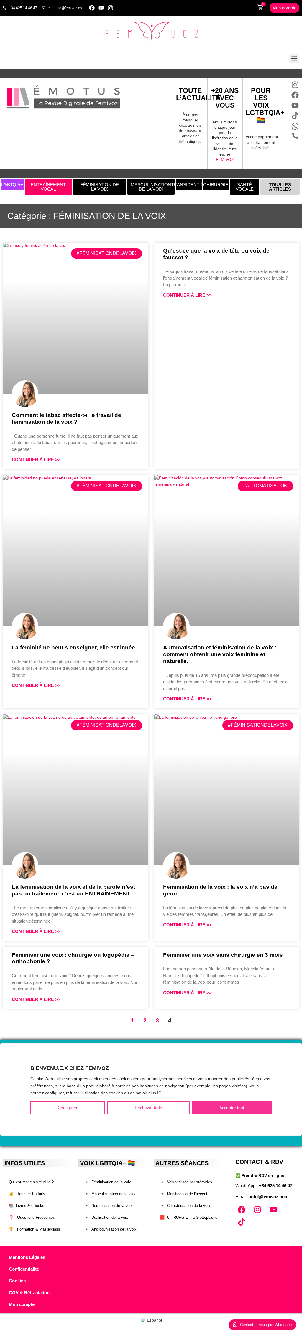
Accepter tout (231, 1107)
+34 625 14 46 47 (275, 1185)
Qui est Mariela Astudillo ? (31, 1182)
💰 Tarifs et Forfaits (27, 1194)
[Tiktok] (241, 1222)
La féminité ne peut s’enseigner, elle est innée (73, 647)
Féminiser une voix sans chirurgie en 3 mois (223, 955)
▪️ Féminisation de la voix (107, 1182)
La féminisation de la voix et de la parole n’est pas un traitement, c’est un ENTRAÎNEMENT (73, 890)
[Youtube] (101, 8)
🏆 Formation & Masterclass (34, 1229)
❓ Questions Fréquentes (32, 1217)
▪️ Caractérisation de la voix (185, 1205)
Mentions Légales (27, 1257)
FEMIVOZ (225, 159)
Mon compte (22, 1304)
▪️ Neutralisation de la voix (108, 1205)
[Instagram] (110, 8)
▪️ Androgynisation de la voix (110, 1229)
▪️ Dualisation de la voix (106, 1217)
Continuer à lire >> (36, 459)
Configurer (68, 1107)
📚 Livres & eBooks (26, 1205)
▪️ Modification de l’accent (183, 1194)
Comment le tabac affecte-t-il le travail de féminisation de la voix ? (66, 418)
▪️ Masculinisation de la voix (110, 1194)
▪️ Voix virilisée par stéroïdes (186, 1182)
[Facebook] (92, 8)
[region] (151, 1089)
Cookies (17, 1280)
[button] (294, 58)
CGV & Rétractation (29, 1292)
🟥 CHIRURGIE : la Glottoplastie (188, 1217)
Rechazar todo (148, 1107)
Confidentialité (24, 1268)
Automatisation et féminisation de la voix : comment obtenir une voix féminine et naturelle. (219, 654)
